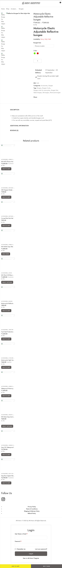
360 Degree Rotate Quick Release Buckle (13, 190)
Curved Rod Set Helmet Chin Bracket (12, 218)
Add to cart (15, 566)
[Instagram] (3, 499)
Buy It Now (46, 566)
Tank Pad (11, 329)
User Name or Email (21, 534)
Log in (31, 554)
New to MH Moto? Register (31, 558)
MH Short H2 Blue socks (8, 275)
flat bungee (46, 92)
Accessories (14, 9)
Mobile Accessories (14, 159)
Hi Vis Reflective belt (14, 358)
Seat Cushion (12, 473)
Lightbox (27, 15)
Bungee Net (54, 90)
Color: (35, 51)
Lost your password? (41, 549)
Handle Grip (12, 445)
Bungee (21, 9)
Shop (7, 9)
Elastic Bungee (38, 92)
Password (18, 541)
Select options (7, 282)
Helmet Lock (12, 414)
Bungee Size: (37, 43)
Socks (10, 273)
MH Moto (32, 521)
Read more (5, 254)
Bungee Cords (46, 88)
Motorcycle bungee (55, 92)
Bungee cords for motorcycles (42, 90)
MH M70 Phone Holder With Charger (12, 162)
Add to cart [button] (6, 169)
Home (3, 9)
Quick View (12, 147)
